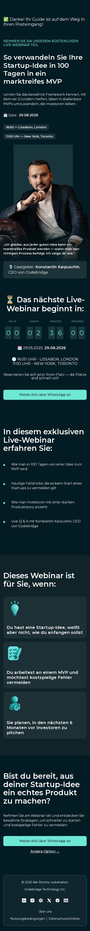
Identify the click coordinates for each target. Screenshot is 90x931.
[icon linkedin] (24, 900)
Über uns (45, 911)
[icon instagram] (32, 900)
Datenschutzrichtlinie (64, 919)
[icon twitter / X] (49, 900)
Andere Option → (45, 851)
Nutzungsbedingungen (27, 919)
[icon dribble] (41, 900)
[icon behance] (66, 900)
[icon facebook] (57, 900)
